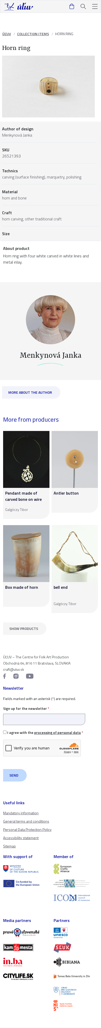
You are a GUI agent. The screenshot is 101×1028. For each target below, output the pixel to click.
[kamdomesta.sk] (25, 947)
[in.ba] (25, 962)
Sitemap (9, 846)
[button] (95, 6)
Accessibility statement (21, 837)
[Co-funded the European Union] (25, 883)
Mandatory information (21, 813)
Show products (23, 628)
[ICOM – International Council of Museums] (76, 898)
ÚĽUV (6, 33)
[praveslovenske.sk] (25, 933)
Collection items (33, 33)
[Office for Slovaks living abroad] (76, 991)
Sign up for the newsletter (26, 708)
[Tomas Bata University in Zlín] (76, 976)
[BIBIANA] (76, 962)
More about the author (30, 392)
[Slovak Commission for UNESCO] (76, 933)
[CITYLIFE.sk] (25, 976)
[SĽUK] (76, 947)
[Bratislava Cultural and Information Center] (76, 1005)
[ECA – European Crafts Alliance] (76, 869)
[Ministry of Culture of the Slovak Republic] (25, 869)
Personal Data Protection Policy (27, 829)
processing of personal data (57, 732)
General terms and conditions (26, 821)
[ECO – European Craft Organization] (76, 883)
